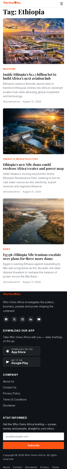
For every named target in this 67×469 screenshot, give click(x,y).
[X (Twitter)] (14, 319)
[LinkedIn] (31, 319)
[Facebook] (6, 319)
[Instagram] (22, 319)
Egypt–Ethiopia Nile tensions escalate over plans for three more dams (32, 256)
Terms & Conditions (15, 399)
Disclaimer (9, 405)
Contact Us (9, 387)
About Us (8, 381)
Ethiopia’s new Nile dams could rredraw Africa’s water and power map (33, 166)
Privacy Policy (11, 393)
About (6, 467)
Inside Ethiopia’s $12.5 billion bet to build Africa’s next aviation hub (29, 76)
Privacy (44, 467)
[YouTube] (39, 319)
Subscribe (33, 445)
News (6, 249)
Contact (17, 467)
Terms (55, 467)
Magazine (9, 69)
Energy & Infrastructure (20, 159)
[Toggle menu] (61, 3)
